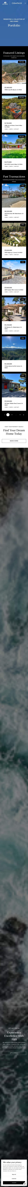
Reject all (14, 1174)
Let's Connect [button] (14, 1053)
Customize (14, 1178)
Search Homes (14, 441)
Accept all (14, 1182)
